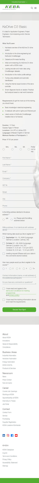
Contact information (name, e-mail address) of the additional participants (19, 277)
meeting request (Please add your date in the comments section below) (20, 255)
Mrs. (7, 147)
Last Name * (6, 165)
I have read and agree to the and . (18, 292)
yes (7, 218)
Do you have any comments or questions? (17, 282)
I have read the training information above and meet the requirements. (21, 301)
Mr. (24, 147)
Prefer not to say (33, 149)
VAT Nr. (5, 185)
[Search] (32, 8)
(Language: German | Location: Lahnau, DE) (19, 239)
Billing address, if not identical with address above (18, 229)
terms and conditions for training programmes (18, 292)
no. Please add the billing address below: (23, 219)
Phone (4, 206)
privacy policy (14, 295)
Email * (4, 171)
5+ (34, 268)
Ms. (16, 147)
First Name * (6, 158)
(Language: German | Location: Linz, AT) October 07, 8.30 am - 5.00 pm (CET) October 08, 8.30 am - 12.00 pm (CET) (20, 247)
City (3, 199)
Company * (6, 178)
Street (4, 192)
